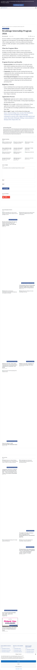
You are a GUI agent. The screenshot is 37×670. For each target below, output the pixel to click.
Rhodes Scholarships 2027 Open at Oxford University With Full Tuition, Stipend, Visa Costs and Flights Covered (9, 223)
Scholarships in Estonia (30, 651)
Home (4, 26)
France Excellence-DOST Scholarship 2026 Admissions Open (9, 444)
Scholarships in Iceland (17, 650)
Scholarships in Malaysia (18, 651)
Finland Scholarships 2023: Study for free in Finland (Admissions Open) (9, 629)
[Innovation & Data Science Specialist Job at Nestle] (7, 154)
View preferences (18, 666)
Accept (18, 661)
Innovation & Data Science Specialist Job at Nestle (6, 158)
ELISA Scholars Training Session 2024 (29, 148)
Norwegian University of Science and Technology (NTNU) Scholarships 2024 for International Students (26, 534)
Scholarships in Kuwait (30, 652)
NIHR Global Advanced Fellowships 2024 (17, 158)
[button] (35, 654)
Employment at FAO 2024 (29, 158)
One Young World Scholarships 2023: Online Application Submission (9, 614)
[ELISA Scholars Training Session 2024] (30, 144)
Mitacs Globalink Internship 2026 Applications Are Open (6, 148)
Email (3, 184)
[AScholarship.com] (4, 7)
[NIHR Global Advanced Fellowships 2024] (18, 154)
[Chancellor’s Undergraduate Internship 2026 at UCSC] (18, 144)
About (21, 668)
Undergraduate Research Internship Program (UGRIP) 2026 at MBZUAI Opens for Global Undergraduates (27, 286)
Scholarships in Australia (6, 648)
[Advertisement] (18, 17)
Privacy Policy (18, 668)
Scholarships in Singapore (6, 651)
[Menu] (35, 8)
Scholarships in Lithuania (30, 649)
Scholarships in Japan (17, 648)
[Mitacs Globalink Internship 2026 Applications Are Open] (7, 144)
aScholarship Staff (5, 36)
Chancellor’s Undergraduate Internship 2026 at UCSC (18, 148)
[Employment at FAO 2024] (30, 154)
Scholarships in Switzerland (6, 650)
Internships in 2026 (9, 26)
